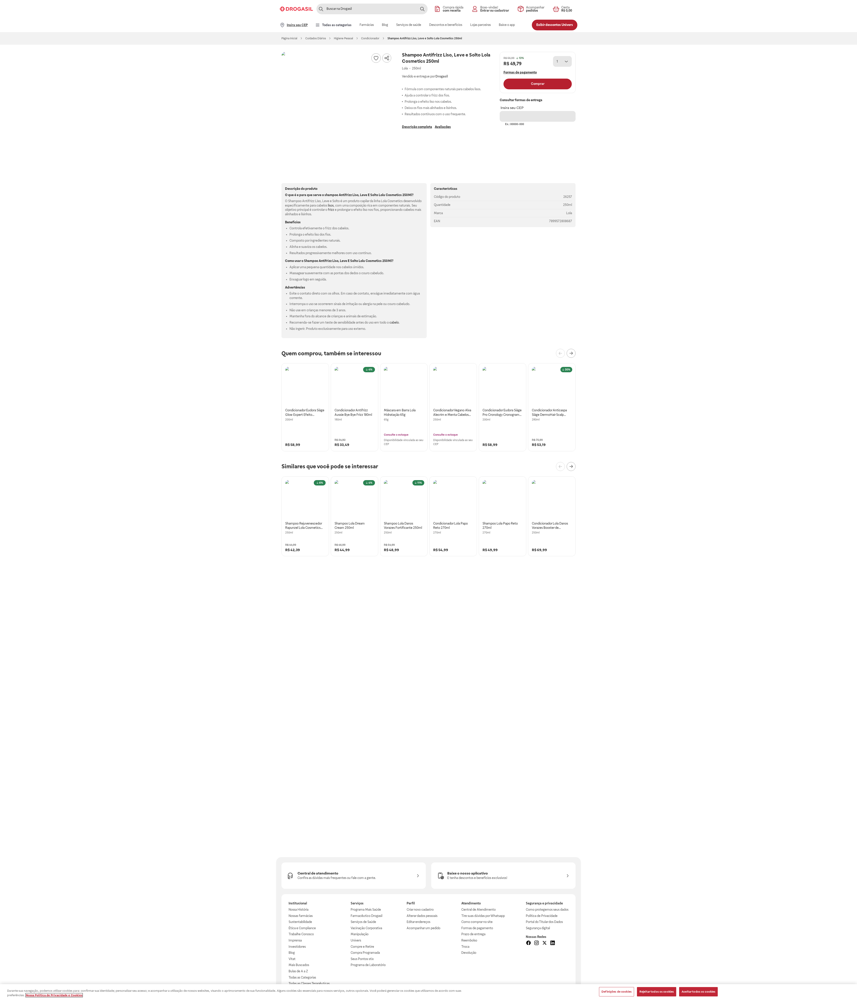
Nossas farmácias (301, 916)
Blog (292, 952)
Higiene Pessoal (343, 38)
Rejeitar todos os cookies (656, 991)
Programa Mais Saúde (366, 909)
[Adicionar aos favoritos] (376, 58)
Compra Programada (365, 952)
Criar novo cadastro (420, 909)
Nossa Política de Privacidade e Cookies (54, 995)
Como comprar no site (477, 922)
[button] (337, 107)
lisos (331, 205)
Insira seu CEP (512, 108)
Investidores (297, 946)
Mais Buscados (299, 965)
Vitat (292, 959)
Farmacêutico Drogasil (366, 916)
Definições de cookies (616, 991)
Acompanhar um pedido (423, 928)
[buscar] (422, 8)
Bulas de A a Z (298, 971)
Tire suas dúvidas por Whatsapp (483, 916)
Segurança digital (538, 928)
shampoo (331, 195)
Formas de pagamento (477, 928)
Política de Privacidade (541, 916)
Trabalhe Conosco (301, 934)
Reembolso (469, 940)
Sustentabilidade (300, 922)
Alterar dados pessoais (422, 916)
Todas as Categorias (302, 977)
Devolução (468, 952)
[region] (428, 992)
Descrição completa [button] (417, 126)
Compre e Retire (362, 946)
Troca (465, 946)
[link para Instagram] (536, 943)
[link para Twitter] (544, 943)
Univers (356, 940)
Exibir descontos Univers (554, 25)
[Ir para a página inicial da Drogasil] (296, 9)
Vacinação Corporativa (366, 928)
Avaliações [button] (443, 126)
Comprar (538, 84)
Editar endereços (418, 922)
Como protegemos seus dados (547, 909)
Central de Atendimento (478, 909)
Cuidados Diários (315, 38)
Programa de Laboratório (368, 965)
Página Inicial (289, 38)
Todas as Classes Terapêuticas (309, 983)
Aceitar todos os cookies (698, 991)
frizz (331, 209)
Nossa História (298, 909)
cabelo (394, 322)
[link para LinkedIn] (552, 943)
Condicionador (370, 38)
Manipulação (359, 934)
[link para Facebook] (528, 943)
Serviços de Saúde (363, 922)
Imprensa (295, 940)
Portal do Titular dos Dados (544, 922)
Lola (569, 213)
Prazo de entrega (473, 934)
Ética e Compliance (302, 928)
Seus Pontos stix (362, 959)
